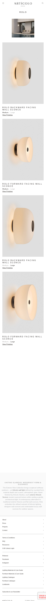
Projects (5, 527)
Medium (5, 112)
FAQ (3, 541)
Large (12, 112)
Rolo (23, 12)
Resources (5, 545)
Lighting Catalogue (8, 577)
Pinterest (5, 556)
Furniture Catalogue (8, 581)
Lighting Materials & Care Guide (12, 570)
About (4, 520)
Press (4, 523)
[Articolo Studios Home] (23, 4)
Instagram (5, 563)
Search (43, 3)
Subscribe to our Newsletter (11, 592)
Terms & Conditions (8, 538)
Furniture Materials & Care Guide (12, 574)
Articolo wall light (19, 490)
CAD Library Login (8, 548)
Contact (4, 530)
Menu (3, 3)
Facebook (5, 559)
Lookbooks (5, 584)
